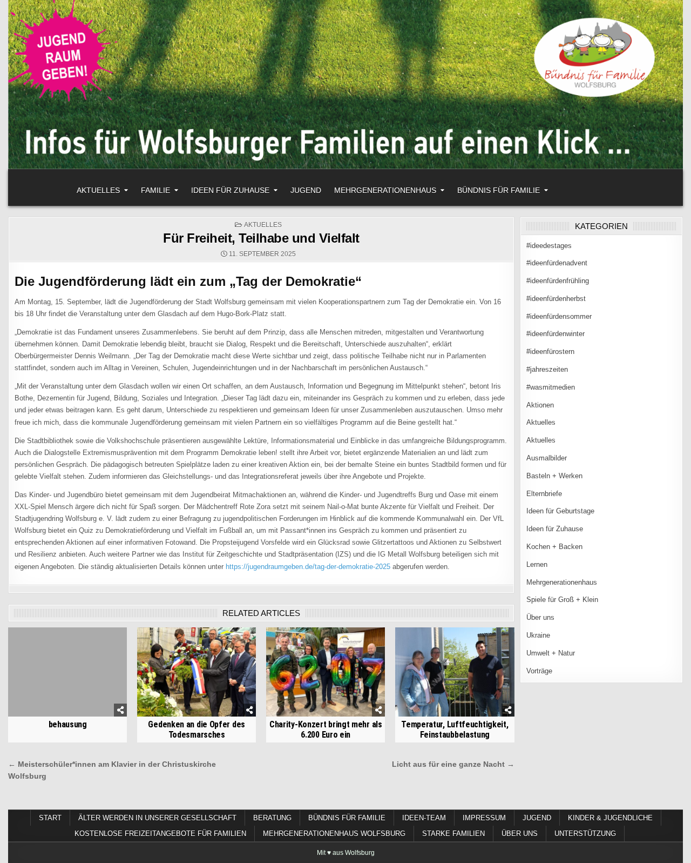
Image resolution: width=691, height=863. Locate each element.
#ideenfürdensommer (559, 316)
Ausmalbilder (546, 458)
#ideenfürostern (550, 351)
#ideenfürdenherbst (556, 299)
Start (50, 818)
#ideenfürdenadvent (556, 263)
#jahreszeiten (547, 369)
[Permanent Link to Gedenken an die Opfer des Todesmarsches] (196, 672)
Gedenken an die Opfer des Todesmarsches (196, 729)
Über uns (540, 617)
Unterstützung (585, 833)
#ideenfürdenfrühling (557, 281)
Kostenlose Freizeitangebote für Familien (160, 833)
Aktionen (540, 405)
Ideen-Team (424, 818)
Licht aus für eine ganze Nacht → (453, 764)
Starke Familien (453, 833)
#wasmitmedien (550, 387)
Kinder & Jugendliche (610, 818)
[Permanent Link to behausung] (67, 672)
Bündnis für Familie (498, 190)
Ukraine (538, 635)
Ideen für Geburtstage (560, 511)
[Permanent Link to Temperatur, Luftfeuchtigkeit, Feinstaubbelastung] (454, 672)
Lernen (536, 564)
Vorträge (539, 671)
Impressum (484, 818)
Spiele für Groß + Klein (562, 600)
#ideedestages (549, 246)
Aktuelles (98, 190)
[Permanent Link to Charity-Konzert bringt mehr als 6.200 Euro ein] (325, 672)
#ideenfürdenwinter (555, 334)
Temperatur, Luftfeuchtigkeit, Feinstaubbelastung (454, 729)
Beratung (272, 818)
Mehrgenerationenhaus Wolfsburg (334, 833)
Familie (155, 190)
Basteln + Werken (554, 476)
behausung (68, 724)
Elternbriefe (544, 494)
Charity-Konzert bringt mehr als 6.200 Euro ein (325, 729)
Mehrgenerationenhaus (385, 190)
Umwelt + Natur (550, 653)
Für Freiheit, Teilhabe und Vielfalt (261, 238)
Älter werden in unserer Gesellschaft (157, 818)
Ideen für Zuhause (230, 190)
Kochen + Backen (554, 547)
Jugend (305, 190)
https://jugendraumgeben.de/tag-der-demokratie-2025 (308, 567)
